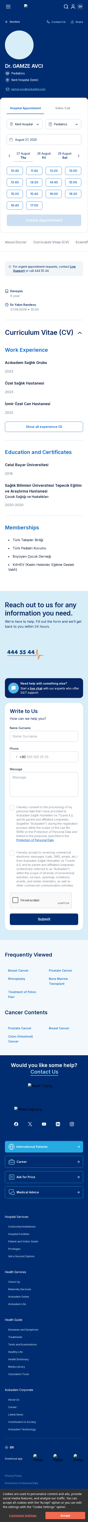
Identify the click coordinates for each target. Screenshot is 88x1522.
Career (22, 1161)
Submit (44, 919)
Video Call (62, 108)
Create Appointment (44, 220)
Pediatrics (18, 73)
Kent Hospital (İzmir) (24, 80)
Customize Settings (22, 1515)
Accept (65, 1515)
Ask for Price (26, 1177)
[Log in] (73, 6)
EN (80, 6)
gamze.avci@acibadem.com (28, 89)
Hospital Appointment (25, 108)
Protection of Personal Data (35, 840)
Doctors (15, 21)
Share (79, 21)
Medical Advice (28, 1192)
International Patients (32, 1146)
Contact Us (59, 21)
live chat (36, 688)
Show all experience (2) (44, 427)
